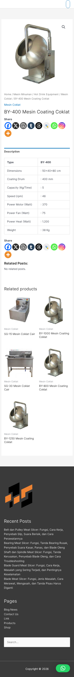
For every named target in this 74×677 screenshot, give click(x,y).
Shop (7, 627)
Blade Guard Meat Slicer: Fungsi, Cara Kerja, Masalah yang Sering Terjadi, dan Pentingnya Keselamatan (32, 570)
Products (9, 623)
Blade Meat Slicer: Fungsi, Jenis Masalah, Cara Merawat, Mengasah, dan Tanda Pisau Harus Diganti (33, 583)
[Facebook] (8, 125)
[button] (63, 27)
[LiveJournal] (46, 125)
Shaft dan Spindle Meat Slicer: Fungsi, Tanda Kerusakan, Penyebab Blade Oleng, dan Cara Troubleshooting (32, 556)
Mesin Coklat (12, 104)
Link (6, 618)
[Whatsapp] (54, 125)
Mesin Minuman (22, 94)
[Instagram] (61, 125)
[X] (15, 125)
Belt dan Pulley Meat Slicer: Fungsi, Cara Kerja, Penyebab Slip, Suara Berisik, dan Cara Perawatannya (34, 534)
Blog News (10, 609)
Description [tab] (12, 151)
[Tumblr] (31, 125)
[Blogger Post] (23, 125)
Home (7, 94)
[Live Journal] (46, 247)
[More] (8, 133)
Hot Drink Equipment (46, 94)
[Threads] (38, 125)
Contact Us (11, 614)
